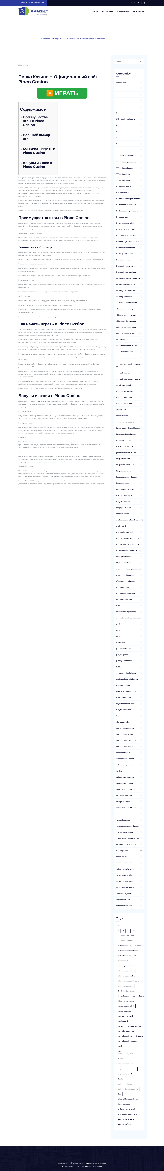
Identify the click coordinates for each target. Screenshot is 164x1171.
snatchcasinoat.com (124, 734)
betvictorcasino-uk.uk (125, 223)
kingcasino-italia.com (125, 465)
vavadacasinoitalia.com (126, 875)
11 (116, 101)
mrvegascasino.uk (123, 557)
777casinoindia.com (124, 168)
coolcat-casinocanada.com (128, 379)
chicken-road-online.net (126, 315)
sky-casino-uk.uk (123, 722)
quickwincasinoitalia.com (126, 673)
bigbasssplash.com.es (125, 235)
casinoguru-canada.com (126, 290)
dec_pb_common (124, 403)
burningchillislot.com (124, 254)
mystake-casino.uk (124, 563)
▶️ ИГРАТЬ (62, 93)
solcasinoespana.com (125, 765)
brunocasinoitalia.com (125, 248)
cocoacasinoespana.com (126, 358)
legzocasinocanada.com (126, 477)
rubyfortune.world (123, 710)
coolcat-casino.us (123, 373)
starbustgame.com (124, 795)
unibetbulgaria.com (124, 863)
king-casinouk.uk (123, 459)
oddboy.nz (120, 642)
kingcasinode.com (123, 471)
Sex (117, 716)
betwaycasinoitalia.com (126, 229)
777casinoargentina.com (126, 162)
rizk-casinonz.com (123, 697)
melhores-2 (121, 526)
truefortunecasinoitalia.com (127, 838)
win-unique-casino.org (125, 887)
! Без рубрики (121, 82)
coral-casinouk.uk (123, 385)
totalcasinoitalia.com (125, 832)
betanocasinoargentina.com (128, 199)
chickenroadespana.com (126, 321)
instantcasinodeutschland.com (129, 428)
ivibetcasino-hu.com (124, 440)
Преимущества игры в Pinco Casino (35, 121)
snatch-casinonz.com (125, 728)
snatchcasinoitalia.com (126, 740)
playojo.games (122, 655)
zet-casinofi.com (123, 900)
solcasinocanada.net (125, 759)
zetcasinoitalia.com (124, 906)
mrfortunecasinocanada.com (128, 550)
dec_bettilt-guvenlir (124, 391)
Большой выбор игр (36, 137)
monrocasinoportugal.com (127, 538)
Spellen (119, 771)
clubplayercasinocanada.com (128, 333)
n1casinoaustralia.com (125, 581)
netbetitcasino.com (124, 599)
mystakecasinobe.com (125, 575)
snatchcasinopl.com (124, 746)
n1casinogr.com (122, 587)
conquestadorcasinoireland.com (129, 365)
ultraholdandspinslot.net (126, 844)
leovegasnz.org (122, 483)
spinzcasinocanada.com (126, 789)
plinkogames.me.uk (124, 661)
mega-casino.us (123, 501)
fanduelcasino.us (123, 416)
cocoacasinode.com (124, 352)
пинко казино (43, 401)
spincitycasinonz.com (125, 783)
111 (117, 107)
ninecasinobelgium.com (126, 612)
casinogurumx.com (124, 297)
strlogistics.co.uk (123, 802)
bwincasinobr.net (123, 260)
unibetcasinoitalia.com (125, 869)
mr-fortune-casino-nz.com (127, 544)
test (118, 814)
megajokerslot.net (123, 508)
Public (118, 667)
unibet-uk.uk (121, 857)
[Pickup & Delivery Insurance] (33, 11)
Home (95, 11)
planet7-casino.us (123, 648)
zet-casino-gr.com (124, 893)
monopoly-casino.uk (124, 532)
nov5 (118, 636)
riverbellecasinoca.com (126, 691)
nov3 (118, 624)
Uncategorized (122, 851)
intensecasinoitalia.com (126, 434)
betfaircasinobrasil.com (126, 205)
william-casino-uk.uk (124, 881)
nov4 (118, 630)
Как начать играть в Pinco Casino (39, 150)
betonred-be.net (123, 217)
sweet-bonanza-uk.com (126, 808)
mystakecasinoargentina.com (128, 569)
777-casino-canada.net (126, 156)
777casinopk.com (123, 180)
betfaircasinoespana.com (127, 211)
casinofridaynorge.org (125, 284)
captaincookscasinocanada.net (129, 278)
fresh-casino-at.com (125, 422)
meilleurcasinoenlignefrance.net (129, 520)
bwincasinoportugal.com (126, 272)
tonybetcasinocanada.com (127, 826)
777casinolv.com (123, 174)
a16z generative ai (123, 186)
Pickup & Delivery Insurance (82, 1163)
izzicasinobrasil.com (124, 446)
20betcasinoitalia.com (125, 119)
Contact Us (138, 11)
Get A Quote (107, 11)
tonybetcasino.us (123, 820)
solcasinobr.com (123, 753)
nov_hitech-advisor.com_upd (128, 618)
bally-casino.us (122, 192)
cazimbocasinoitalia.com (126, 303)
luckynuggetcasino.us (125, 489)
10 (117, 94)
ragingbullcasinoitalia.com (127, 679)
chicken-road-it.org (124, 309)
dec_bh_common (124, 397)
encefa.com (121, 410)
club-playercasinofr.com (126, 327)
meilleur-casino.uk (123, 514)
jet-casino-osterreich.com (127, 452)
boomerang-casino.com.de (127, 241)
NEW (118, 606)
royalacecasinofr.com (125, 704)
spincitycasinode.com (125, 777)
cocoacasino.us (122, 339)
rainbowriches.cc (123, 685)
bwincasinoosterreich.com (127, 266)
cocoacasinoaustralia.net (127, 346)
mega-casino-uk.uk (124, 495)
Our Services (123, 11)
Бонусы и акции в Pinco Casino (37, 164)
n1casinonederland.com (126, 593)
